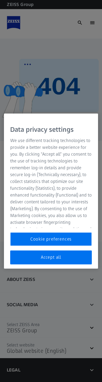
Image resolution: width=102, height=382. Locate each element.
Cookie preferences (51, 239)
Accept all (51, 257)
